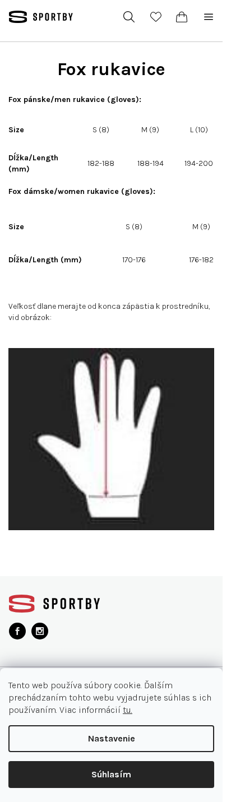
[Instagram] (39, 631)
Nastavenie (111, 738)
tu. (127, 709)
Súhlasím (111, 774)
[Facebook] (17, 631)
